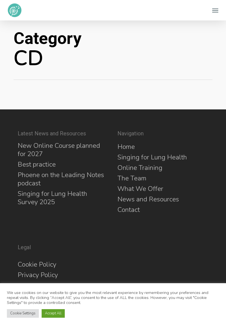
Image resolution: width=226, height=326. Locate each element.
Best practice (37, 164)
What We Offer (140, 189)
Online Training (139, 168)
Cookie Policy (37, 264)
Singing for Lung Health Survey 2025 (52, 198)
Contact (128, 210)
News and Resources (148, 199)
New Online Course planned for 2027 (59, 149)
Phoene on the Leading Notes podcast (61, 179)
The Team (131, 178)
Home (126, 147)
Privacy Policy (38, 275)
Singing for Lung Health (152, 157)
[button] (215, 10)
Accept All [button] (53, 313)
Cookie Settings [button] (23, 313)
